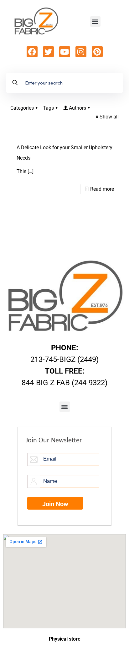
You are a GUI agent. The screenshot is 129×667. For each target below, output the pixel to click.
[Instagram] (80, 51)
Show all (109, 117)
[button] (95, 21)
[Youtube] (64, 51)
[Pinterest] (97, 51)
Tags (48, 108)
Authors (77, 108)
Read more (102, 189)
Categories (22, 108)
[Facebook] (32, 51)
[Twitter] (48, 51)
